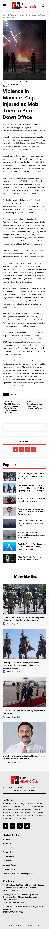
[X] (21, 449)
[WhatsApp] (33, 449)
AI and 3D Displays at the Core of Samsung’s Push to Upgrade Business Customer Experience (12, 408)
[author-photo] (4, 623)
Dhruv (26, 82)
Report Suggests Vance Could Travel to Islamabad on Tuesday (35, 406)
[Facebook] (15, 449)
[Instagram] (12, 826)
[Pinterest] (27, 449)
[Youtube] (27, 826)
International (9, 912)
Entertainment (9, 902)
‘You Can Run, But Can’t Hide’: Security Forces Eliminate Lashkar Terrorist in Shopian (31, 476)
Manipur (13, 394)
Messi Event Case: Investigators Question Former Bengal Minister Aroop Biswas (31, 511)
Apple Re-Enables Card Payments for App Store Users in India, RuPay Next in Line (31, 546)
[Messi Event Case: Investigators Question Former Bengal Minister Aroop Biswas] (9, 511)
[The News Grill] (25, 5)
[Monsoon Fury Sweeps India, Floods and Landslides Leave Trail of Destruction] (9, 535)
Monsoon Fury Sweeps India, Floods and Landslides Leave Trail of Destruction (31, 535)
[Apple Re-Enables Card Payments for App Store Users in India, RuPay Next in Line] (9, 546)
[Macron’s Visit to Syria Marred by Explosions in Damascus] (9, 499)
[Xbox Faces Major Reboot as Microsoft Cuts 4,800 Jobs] (9, 558)
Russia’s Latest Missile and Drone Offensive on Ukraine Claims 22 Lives (31, 523)
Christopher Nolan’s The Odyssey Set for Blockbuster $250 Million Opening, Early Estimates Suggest (31, 488)
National (6, 15)
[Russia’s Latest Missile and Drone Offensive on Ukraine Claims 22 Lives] (9, 523)
